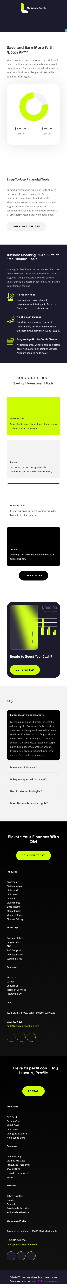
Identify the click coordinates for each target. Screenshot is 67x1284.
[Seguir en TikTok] (11, 1255)
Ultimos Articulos (16, 1160)
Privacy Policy (14, 993)
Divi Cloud (12, 890)
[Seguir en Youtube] (21, 1255)
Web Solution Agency (45, 1281)
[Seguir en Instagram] (31, 1255)
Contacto (11, 1204)
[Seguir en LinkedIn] (11, 1037)
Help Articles (13, 942)
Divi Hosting (13, 902)
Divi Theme (13, 882)
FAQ (9, 946)
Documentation (15, 938)
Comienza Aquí (15, 1156)
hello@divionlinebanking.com (23, 1025)
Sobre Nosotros (15, 1196)
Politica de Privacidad (18, 1212)
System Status (14, 958)
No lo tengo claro (16, 1137)
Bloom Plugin (14, 911)
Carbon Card (13, 1121)
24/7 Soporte (13, 1168)
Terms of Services (16, 989)
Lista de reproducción (18, 1173)
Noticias (11, 1200)
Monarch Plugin (15, 915)
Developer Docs (15, 954)
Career (10, 981)
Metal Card (13, 1125)
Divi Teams (13, 894)
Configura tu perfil (17, 1133)
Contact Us (12, 985)
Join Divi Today (33, 855)
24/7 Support (14, 950)
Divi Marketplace (16, 886)
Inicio (10, 1177)
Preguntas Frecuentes (19, 1164)
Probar (33, 1091)
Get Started (25, 669)
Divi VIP (11, 898)
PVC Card (12, 1117)
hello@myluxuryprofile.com (22, 1244)
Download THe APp (26, 226)
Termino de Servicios (18, 1208)
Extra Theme (13, 906)
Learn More (33, 575)
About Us (12, 977)
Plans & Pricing (15, 919)
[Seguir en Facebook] (21, 1037)
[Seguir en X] (31, 1037)
